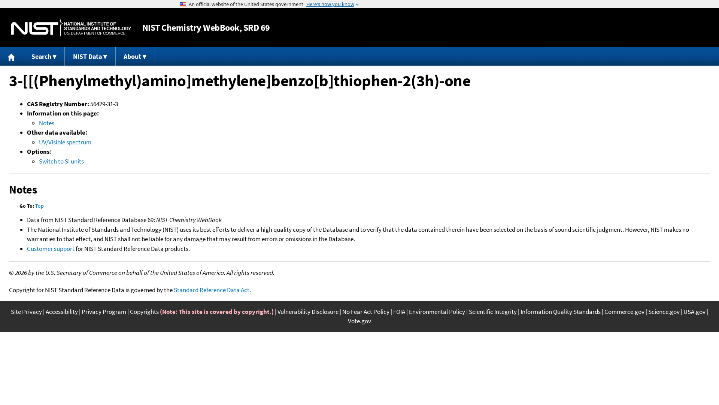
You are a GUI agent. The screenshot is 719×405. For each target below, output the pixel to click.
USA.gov (694, 312)
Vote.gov (359, 321)
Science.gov (664, 312)
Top (39, 205)
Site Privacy (26, 312)
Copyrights (144, 312)
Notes (46, 123)
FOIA (399, 312)
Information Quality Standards (561, 312)
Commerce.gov (624, 312)
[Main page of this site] (11, 56)
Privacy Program (104, 312)
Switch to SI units (61, 161)
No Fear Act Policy (365, 312)
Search (41, 56)
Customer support (51, 248)
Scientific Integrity (493, 312)
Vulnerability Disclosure (308, 312)
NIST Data (87, 56)
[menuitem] (11, 56)
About (132, 56)
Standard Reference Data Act (211, 290)
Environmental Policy (437, 312)
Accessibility (62, 312)
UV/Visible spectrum (65, 142)
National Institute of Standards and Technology (71, 28)
